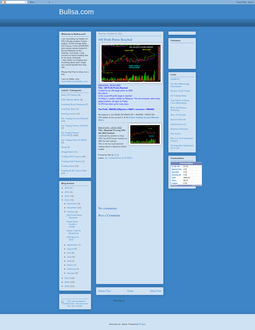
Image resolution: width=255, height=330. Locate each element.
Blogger (142, 324)
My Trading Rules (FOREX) (74, 140)
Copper (175, 183)
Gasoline (175, 172)
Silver (174, 180)
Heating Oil (176, 175)
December (72, 203)
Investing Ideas (68, 109)
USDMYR (175, 79)
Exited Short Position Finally (72, 224)
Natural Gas (177, 169)
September (72, 245)
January (71, 273)
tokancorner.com (178, 124)
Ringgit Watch (67, 152)
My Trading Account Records (74, 118)
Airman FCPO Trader (180, 91)
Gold (173, 178)
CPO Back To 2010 (73, 238)
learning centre (68, 114)
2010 (67, 282)
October (71, 212)
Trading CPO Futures (71, 156)
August (70, 249)
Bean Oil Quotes (178, 115)
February (71, 269)
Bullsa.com (76, 12)
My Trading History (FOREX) (74, 125)
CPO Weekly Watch (70, 99)
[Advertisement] (127, 21)
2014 (67, 192)
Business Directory (179, 129)
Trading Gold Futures (71, 161)
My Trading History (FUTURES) (118, 158)
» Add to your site (196, 185)
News (64, 147)
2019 (67, 188)
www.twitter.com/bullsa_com (74, 81)
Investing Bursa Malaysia (73, 104)
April (69, 261)
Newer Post (104, 291)
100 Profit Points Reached (74, 216)
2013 (67, 196)
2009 (67, 286)
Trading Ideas (67, 166)
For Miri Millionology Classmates (180, 85)
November (72, 207)
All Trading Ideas (178, 95)
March (70, 265)
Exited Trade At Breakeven (74, 231)
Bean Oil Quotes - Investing (179, 108)
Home (130, 291)
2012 (67, 200)
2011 (67, 278)
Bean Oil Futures (69, 95)
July (69, 253)
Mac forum (176, 133)
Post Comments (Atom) (136, 301)
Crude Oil (175, 166)
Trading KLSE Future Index (74, 170)
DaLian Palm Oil (178, 119)
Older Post (155, 291)
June (69, 257)
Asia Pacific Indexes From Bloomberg (180, 101)
